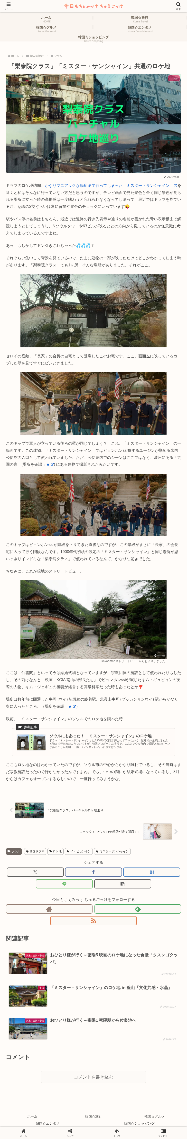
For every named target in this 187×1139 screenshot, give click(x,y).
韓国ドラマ (37, 851)
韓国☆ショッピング (139, 1123)
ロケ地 (57, 851)
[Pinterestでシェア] (73, 1109)
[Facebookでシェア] (93, 872)
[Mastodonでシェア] (73, 1086)
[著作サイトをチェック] (49, 909)
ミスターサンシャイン (114, 851)
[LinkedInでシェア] (114, 1109)
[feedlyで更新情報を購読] (137, 909)
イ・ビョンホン (80, 851)
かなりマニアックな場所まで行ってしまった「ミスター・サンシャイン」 (109, 185)
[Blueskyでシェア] (114, 1086)
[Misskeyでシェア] (156, 1086)
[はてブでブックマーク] (151, 872)
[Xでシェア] (35, 872)
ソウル (15, 851)
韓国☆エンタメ (48, 1123)
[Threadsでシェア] (73, 1098)
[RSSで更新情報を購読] (93, 920)
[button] (122, 883)
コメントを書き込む (93, 1077)
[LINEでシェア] (64, 883)
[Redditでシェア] (114, 1098)
